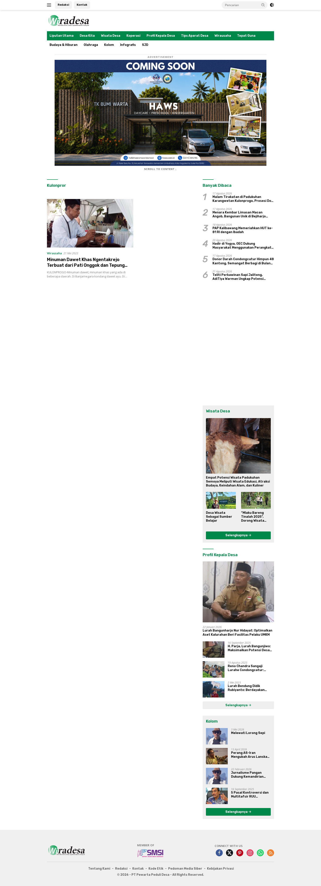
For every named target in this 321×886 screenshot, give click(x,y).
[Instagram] (250, 853)
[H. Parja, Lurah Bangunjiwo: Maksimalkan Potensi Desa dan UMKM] (213, 649)
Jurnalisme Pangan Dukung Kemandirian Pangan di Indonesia (247, 775)
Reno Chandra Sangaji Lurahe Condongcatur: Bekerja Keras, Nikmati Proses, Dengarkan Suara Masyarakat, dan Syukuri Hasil (248, 668)
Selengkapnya (236, 535)
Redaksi (63, 4)
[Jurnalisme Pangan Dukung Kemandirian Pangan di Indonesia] (217, 776)
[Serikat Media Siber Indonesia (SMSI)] (150, 853)
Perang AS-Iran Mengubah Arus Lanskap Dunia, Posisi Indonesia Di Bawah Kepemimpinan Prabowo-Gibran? (251, 755)
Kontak (82, 4)
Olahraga (91, 45)
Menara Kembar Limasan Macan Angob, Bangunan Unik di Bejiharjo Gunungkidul (239, 214)
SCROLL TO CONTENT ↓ (160, 169)
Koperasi (133, 36)
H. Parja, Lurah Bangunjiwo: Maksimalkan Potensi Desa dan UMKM (249, 648)
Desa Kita (87, 36)
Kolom (109, 45)
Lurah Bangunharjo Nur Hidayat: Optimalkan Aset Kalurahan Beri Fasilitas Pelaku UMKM (237, 632)
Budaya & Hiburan (64, 45)
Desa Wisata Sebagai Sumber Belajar (219, 517)
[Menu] (50, 5)
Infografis (128, 45)
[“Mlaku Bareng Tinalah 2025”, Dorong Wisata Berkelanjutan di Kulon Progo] (256, 500)
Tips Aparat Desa (194, 36)
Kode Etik (155, 868)
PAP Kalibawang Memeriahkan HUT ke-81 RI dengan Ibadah (242, 230)
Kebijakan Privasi (220, 868)
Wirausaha (222, 36)
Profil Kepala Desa (161, 36)
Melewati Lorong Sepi (248, 733)
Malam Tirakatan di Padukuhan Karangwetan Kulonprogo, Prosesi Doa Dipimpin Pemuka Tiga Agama (242, 199)
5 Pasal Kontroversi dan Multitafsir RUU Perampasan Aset (250, 795)
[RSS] (270, 853)
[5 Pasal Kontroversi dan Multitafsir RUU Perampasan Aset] (217, 796)
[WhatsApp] (260, 853)
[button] (263, 4)
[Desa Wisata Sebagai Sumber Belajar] (221, 500)
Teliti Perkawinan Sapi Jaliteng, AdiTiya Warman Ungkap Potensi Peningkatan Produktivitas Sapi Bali (241, 277)
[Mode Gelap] (272, 5)
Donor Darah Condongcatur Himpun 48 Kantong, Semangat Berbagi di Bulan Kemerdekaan (243, 261)
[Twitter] (229, 853)
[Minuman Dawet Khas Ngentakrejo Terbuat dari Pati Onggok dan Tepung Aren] (90, 223)
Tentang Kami (99, 868)
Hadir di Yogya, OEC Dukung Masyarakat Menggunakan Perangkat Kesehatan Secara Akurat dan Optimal (243, 246)
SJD (145, 45)
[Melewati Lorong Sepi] (217, 736)
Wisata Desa (110, 36)
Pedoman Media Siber (185, 868)
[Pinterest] (239, 853)
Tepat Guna (246, 36)
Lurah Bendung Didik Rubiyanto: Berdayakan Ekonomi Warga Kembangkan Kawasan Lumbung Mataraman (250, 688)
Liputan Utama (62, 36)
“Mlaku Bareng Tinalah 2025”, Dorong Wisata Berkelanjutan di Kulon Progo (254, 517)
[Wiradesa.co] (69, 20)
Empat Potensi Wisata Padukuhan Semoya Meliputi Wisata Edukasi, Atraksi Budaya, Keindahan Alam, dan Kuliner (238, 481)
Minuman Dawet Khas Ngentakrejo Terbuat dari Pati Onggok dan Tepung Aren (86, 265)
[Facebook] (219, 853)
